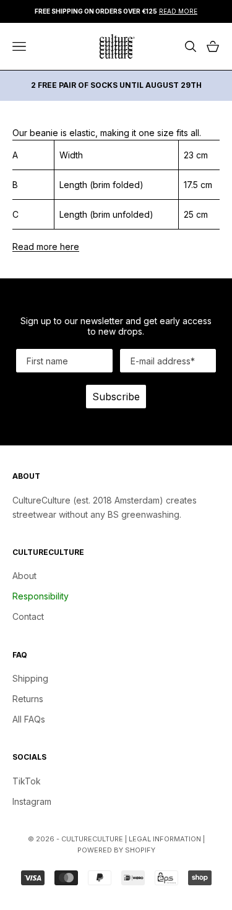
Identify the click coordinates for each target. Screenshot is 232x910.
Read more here (45, 246)
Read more (178, 11)
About (24, 575)
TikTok (26, 781)
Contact (28, 616)
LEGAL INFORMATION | (167, 839)
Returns (27, 698)
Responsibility (40, 596)
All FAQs (28, 719)
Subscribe (116, 396)
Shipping (30, 678)
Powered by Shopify (116, 850)
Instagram (31, 801)
